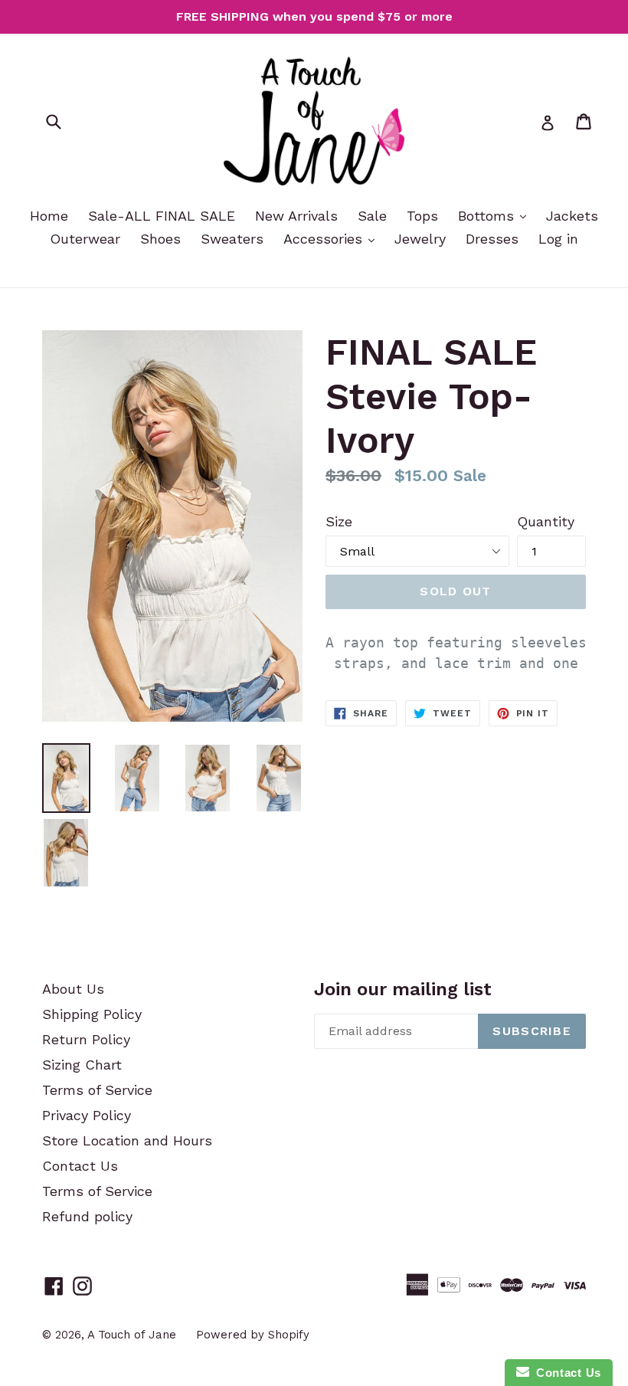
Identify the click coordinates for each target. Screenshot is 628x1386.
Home (49, 216)
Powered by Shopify (252, 1335)
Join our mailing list (403, 989)
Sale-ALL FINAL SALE (161, 216)
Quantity (545, 521)
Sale (372, 216)
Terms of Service (97, 1090)
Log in (558, 239)
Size (338, 521)
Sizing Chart (82, 1065)
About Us (73, 989)
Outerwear (85, 239)
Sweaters (232, 239)
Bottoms (488, 216)
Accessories (325, 239)
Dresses (492, 239)
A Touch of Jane (131, 1335)
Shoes (160, 239)
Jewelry (420, 239)
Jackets (572, 216)
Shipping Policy (92, 1014)
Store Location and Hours (127, 1140)
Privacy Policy (86, 1115)
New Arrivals (296, 216)
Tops (422, 216)
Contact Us (80, 1166)
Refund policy (87, 1216)
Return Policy (86, 1039)
